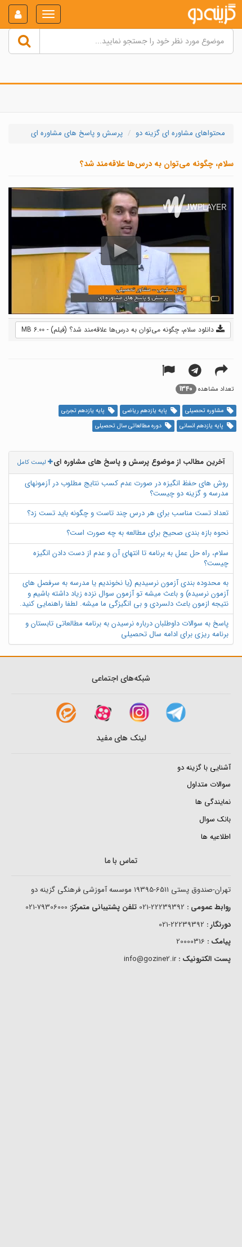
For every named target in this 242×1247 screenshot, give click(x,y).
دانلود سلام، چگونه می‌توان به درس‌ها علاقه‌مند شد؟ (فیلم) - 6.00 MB (118, 329)
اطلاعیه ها (216, 837)
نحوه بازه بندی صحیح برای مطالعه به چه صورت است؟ (147, 533)
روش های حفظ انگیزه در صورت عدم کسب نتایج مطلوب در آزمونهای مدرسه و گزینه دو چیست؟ (126, 488)
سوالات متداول (209, 784)
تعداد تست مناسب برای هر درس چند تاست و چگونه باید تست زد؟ (127, 513)
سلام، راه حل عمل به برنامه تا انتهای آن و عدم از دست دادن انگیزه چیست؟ (130, 558)
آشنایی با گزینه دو (204, 768)
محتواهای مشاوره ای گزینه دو (180, 133)
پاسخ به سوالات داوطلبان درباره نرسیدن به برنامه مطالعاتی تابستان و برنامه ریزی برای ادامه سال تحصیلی (126, 629)
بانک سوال (215, 819)
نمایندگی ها (213, 802)
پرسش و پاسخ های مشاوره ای (77, 133)
